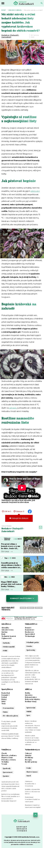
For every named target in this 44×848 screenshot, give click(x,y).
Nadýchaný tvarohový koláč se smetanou (32, 799)
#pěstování (30, 708)
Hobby (27, 693)
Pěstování (39, 607)
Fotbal (4, 697)
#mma (5, 712)
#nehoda (6, 643)
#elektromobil (8, 647)
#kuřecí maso (32, 772)
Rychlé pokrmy (31, 762)
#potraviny (30, 650)
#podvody (7, 768)
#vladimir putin (32, 642)
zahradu (13, 408)
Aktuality (5, 628)
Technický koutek (8, 636)
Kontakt (22, 827)
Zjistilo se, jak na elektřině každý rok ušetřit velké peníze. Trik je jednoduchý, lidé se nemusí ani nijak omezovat (32, 677)
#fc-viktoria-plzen (10, 716)
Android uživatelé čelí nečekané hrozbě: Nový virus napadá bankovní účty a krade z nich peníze (10, 786)
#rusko (29, 646)
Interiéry (29, 695)
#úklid (28, 711)
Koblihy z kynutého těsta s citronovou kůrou (32, 792)
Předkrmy (29, 757)
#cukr (28, 768)
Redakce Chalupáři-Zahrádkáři (10, 36)
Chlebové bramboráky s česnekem (30, 784)
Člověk (4, 753)
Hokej (3, 699)
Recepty (28, 760)
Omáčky (28, 755)
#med (28, 776)
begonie (23, 607)
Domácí (28, 628)
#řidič (5, 651)
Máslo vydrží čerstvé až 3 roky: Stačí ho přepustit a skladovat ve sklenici (32, 740)
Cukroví (28, 753)
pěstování (35, 191)
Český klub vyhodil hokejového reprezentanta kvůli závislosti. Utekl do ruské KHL (9, 726)
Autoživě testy (7, 630)
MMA (3, 701)
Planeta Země (7, 757)
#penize (6, 776)
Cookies (22, 831)
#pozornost (8, 772)
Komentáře (29, 630)
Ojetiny (4, 632)
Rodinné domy (31, 701)
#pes (28, 715)
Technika (5, 762)
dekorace (30, 607)
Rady (3, 634)
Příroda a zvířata (8, 760)
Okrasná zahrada (15, 10)
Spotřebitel (30, 634)
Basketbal (5, 693)
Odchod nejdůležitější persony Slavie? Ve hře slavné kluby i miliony (10, 736)
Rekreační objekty (32, 699)
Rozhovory (29, 632)
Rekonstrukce (31, 697)
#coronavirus (8, 708)
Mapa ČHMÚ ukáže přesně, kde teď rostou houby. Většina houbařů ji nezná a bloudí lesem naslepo (11, 586)
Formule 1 (5, 695)
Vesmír (4, 764)
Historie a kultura (8, 755)
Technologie (30, 636)
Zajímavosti (6, 638)
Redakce (22, 829)
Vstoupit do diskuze (19, 518)
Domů (3, 10)
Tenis (3, 704)
